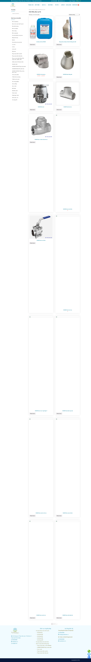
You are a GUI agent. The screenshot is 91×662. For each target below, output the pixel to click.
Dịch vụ (44, 4)
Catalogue (68, 4)
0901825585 (61, 639)
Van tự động (14, 83)
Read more (32, 44)
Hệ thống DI (39, 632)
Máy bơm (14, 51)
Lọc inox (13, 44)
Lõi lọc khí (14, 49)
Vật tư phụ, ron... (15, 97)
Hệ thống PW (40, 638)
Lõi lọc (13, 46)
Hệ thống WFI (40, 639)
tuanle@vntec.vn (62, 641)
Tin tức (57, 4)
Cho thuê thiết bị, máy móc (17, 35)
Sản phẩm (50, 4)
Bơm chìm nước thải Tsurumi (17, 23)
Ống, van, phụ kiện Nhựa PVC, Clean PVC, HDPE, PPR (18, 59)
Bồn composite (15, 33)
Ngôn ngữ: (75, 4)
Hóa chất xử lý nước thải (17, 42)
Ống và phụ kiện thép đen (17, 55)
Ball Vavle (14, 88)
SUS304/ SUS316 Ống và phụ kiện (19, 66)
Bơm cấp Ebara (15, 21)
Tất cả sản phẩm (15, 74)
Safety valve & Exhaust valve (17, 61)
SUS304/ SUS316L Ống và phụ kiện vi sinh (18, 72)
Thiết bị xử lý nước (15, 79)
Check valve (14, 92)
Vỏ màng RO (14, 99)
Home (30, 9)
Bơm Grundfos (15, 28)
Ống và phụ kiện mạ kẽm (17, 53)
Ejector (13, 39)
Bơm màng (14, 30)
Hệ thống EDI (40, 634)
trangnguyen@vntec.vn (63, 634)
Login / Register (72, 0)
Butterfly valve (15, 90)
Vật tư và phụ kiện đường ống (42, 643)
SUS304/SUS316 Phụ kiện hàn (18, 68)
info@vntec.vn (15, 641)
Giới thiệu (37, 4)
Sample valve (14, 64)
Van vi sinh (14, 86)
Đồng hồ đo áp (15, 37)
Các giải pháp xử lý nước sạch (42, 630)
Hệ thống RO (40, 636)
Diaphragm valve (15, 95)
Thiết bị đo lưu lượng (16, 76)
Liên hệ (63, 4)
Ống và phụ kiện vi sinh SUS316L (44, 645)
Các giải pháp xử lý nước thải (42, 641)
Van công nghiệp (15, 81)
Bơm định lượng (15, 26)
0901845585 (14, 639)
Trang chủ (30, 4)
